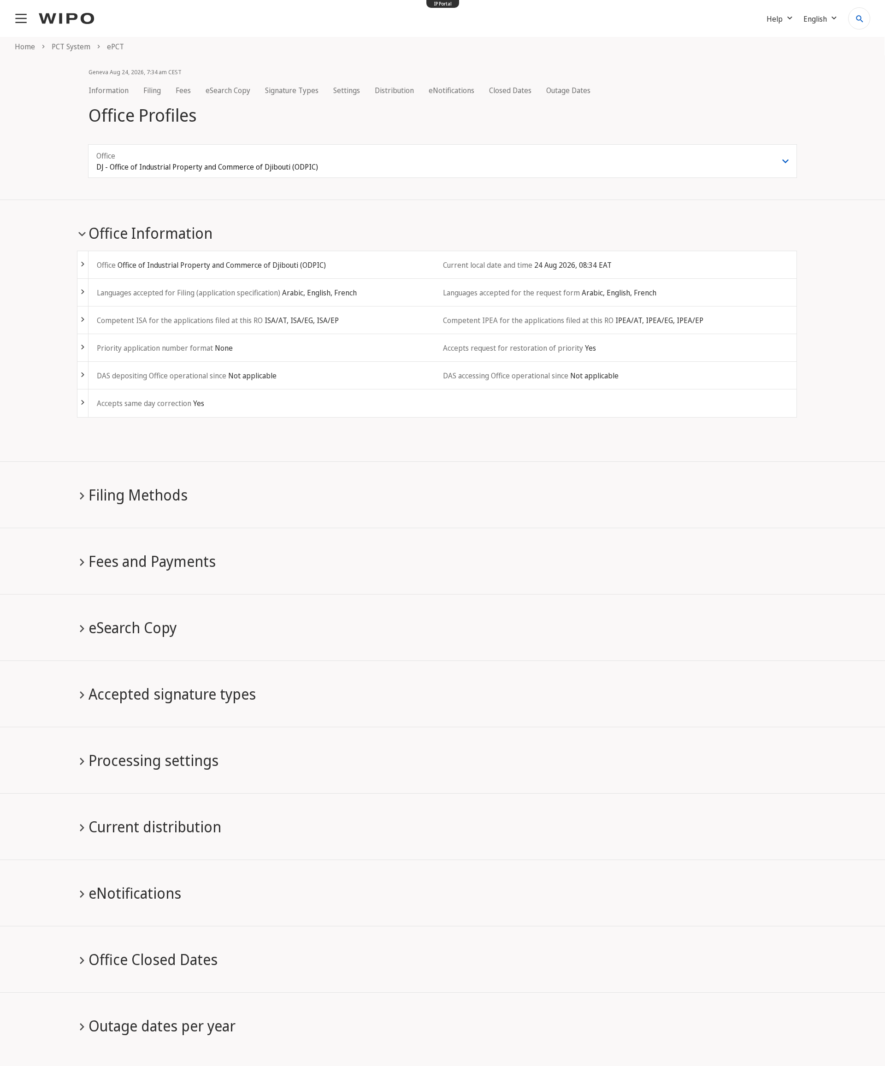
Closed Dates (510, 90)
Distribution (394, 90)
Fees (183, 90)
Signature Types (292, 90)
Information (108, 90)
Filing (152, 90)
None (224, 348)
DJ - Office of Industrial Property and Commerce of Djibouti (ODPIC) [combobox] (207, 167)
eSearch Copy (228, 90)
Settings (346, 90)
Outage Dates (568, 90)
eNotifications (451, 90)
